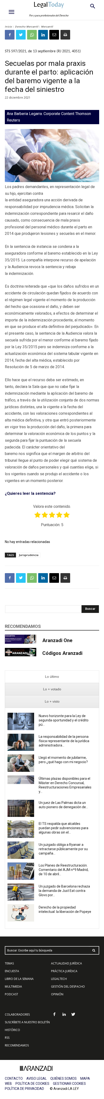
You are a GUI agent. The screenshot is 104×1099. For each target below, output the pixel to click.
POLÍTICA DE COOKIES (32, 1083)
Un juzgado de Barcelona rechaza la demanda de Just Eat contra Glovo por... (64, 890)
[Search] (94, 950)
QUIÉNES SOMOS (63, 1078)
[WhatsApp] (32, 35)
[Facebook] (10, 35)
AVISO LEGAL (36, 1078)
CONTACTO (14, 1078)
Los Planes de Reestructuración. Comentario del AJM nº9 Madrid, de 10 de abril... (64, 869)
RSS (7, 1038)
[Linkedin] (43, 35)
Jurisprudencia (28, 555)
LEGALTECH (59, 979)
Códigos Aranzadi (62, 653)
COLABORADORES (17, 1014)
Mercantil (47, 26)
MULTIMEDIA (13, 986)
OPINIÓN (57, 994)
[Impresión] (65, 35)
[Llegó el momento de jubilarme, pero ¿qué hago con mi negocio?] (20, 763)
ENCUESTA (12, 971)
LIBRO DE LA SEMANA (19, 979)
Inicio (8, 26)
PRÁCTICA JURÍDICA (64, 971)
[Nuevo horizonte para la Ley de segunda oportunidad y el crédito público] (20, 721)
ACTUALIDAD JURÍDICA (66, 963)
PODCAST (11, 994)
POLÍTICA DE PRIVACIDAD (24, 1089)
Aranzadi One (57, 640)
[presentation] (52, 676)
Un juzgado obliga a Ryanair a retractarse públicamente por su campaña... (63, 849)
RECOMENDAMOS (17, 1045)
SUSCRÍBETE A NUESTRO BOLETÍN (27, 1022)
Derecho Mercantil (26, 26)
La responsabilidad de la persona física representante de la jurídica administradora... (64, 741)
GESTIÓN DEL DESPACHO (68, 986)
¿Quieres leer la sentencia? (30, 493)
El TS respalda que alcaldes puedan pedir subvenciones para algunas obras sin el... (63, 828)
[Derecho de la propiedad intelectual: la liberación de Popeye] (20, 913)
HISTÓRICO (12, 1030)
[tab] (52, 676)
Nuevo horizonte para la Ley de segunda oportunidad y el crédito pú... (64, 720)
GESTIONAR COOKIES (69, 1083)
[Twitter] (21, 35)
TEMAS (9, 963)
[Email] (54, 35)
